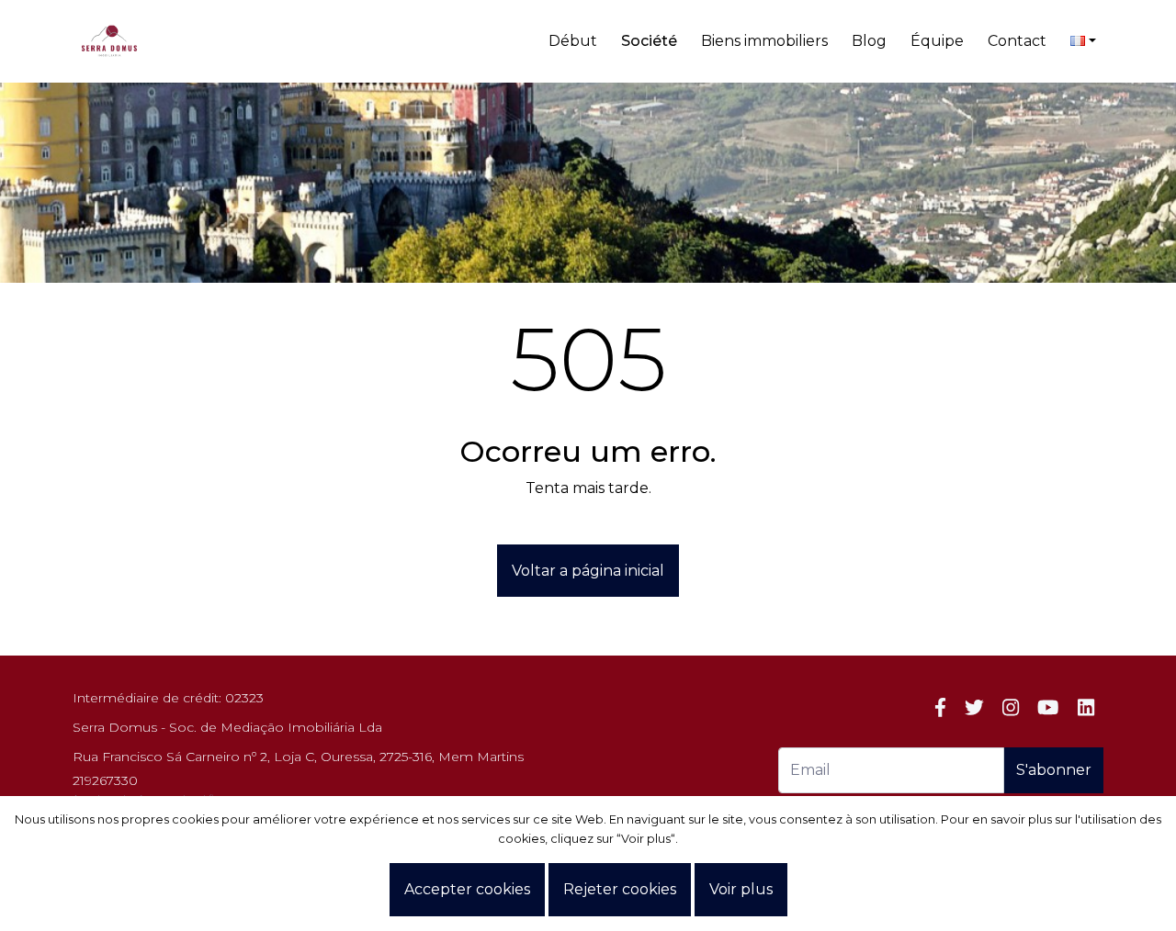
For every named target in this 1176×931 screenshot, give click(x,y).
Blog (869, 41)
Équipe (937, 41)
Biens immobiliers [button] (764, 41)
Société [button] (649, 41)
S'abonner (1053, 770)
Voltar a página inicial (588, 570)
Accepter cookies (467, 889)
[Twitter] (974, 707)
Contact (1017, 41)
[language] (1083, 41)
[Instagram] (1010, 707)
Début (572, 41)
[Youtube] (1048, 707)
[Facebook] (940, 707)
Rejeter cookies (619, 889)
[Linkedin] (1086, 707)
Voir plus (741, 889)
